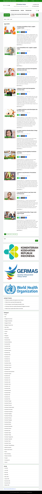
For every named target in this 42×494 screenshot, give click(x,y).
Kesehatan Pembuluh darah (9, 407)
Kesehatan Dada (7, 346)
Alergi (6, 314)
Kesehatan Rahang (8, 422)
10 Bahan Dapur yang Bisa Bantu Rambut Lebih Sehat (14, 308)
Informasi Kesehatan (8, 329)
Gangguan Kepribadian (8, 320)
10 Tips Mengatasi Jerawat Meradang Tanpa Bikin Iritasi (14, 304)
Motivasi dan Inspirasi (8, 116)
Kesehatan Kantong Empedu (9, 371)
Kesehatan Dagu (7, 348)
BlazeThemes (29, 492)
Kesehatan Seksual (8, 428)
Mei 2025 (6, 472)
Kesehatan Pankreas (8, 403)
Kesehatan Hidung (8, 363)
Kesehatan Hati (7, 54)
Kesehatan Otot (7, 179)
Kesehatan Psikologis (8, 415)
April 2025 (6, 474)
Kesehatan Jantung (8, 367)
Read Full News (19, 44)
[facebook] (3, 5)
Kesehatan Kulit (7, 75)
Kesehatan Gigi (7, 352)
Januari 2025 (7, 478)
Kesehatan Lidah (7, 382)
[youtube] (9, 5)
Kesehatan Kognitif (8, 373)
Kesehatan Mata (7, 95)
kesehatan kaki (7, 369)
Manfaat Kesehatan (8, 447)
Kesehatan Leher (7, 379)
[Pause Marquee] (37, 14)
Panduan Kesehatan (8, 455)
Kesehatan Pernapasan (8, 411)
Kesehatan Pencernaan (8, 409)
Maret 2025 (7, 476)
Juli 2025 (6, 468)
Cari (5, 238)
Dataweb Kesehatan (15, 10)
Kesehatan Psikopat (8, 417)
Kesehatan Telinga (8, 137)
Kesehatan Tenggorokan (9, 436)
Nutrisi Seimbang (8, 453)
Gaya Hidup (7, 327)
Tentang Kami (28, 10)
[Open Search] (36, 10)
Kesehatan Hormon (8, 365)
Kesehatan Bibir (7, 344)
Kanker (6, 333)
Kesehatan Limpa (8, 384)
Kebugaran (6, 335)
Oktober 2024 (7, 485)
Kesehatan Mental (8, 390)
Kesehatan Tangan (8, 218)
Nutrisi (6, 451)
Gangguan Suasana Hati (9, 325)
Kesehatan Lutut (7, 386)
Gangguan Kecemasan (8, 318)
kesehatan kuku (7, 375)
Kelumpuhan (7, 337)
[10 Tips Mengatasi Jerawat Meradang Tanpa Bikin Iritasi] (27, 16)
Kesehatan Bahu (7, 339)
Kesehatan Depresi (8, 350)
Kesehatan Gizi (7, 356)
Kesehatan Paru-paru (8, 405)
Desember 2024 (7, 480)
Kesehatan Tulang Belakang (9, 445)
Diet (5, 316)
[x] (6, 5)
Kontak (22, 10)
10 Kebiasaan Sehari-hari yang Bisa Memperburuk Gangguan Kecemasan (17, 306)
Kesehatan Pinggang (8, 413)
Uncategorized (7, 460)
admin (19, 29)
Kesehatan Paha (7, 398)
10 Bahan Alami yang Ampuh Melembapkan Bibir (14, 14)
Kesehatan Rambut (8, 424)
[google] (7, 5)
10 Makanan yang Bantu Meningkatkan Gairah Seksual (14, 300)
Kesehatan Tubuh (7, 441)
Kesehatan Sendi (7, 430)
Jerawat (6, 331)
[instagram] (5, 5)
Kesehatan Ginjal (8, 33)
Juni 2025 (6, 470)
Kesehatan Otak (7, 394)
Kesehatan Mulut (7, 392)
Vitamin (6, 462)
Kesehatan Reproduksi (8, 158)
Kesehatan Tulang (8, 443)
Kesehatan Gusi (7, 358)
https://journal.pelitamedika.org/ (10, 488)
